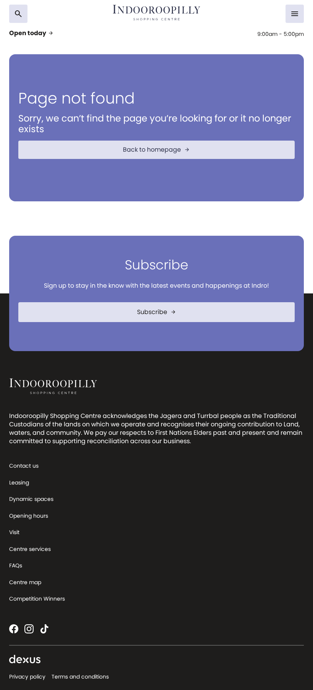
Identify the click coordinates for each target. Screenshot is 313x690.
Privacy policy (27, 676)
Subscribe (156, 312)
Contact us (24, 466)
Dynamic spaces (31, 499)
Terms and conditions (80, 676)
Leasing (19, 482)
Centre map (25, 582)
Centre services (30, 549)
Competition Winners (37, 599)
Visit (14, 532)
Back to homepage (156, 149)
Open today (31, 33)
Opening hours (28, 516)
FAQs (15, 565)
